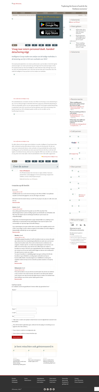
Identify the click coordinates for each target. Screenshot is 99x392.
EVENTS (55, 13)
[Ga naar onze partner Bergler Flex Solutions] (74, 213)
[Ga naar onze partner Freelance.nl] (82, 196)
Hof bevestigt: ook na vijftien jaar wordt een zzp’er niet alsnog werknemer (81, 31)
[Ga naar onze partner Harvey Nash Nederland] (74, 160)
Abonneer (82, 247)
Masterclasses (27, 380)
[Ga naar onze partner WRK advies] (82, 213)
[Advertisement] (78, 74)
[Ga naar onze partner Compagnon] (74, 154)
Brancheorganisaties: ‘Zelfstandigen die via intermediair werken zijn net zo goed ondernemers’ (77, 38)
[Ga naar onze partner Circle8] (74, 143)
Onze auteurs (53, 378)
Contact (77, 378)
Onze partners (53, 380)
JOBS (64, 13)
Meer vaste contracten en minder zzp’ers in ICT (34, 360)
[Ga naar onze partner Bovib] (82, 148)
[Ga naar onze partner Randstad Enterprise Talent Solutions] (74, 172)
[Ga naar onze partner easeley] (82, 172)
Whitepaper (15, 382)
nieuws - (15, 358)
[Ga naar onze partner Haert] (74, 190)
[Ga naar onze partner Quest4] (74, 178)
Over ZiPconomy (79, 380)
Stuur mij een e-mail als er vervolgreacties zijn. (24, 330)
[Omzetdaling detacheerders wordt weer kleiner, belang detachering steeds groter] (19, 353)
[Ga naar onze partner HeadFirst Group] (82, 154)
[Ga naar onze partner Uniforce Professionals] (82, 207)
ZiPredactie (62, 27)
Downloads (34, 13)
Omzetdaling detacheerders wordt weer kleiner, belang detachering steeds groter (19, 362)
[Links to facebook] (77, 225)
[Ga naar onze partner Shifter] (74, 184)
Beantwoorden (16, 202)
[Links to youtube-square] (72, 225)
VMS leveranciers (41, 380)
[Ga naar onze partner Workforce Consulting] (82, 178)
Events (26, 378)
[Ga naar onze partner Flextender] (82, 143)
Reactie (14, 290)
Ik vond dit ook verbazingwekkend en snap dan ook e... (78, 124)
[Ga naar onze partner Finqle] (74, 137)
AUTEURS (74, 13)
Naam (14, 309)
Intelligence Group (54, 156)
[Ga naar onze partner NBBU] (74, 201)
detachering (45, 156)
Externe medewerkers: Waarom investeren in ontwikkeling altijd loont (49, 361)
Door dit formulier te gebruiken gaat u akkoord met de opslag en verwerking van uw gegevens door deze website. (34, 325)
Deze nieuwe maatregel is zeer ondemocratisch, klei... (77, 108)
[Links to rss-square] (84, 225)
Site (13, 316)
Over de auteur (20, 166)
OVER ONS (84, 13)
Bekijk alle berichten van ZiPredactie (28, 179)
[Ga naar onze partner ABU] (82, 201)
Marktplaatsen (40, 378)
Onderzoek (14, 380)
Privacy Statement (79, 382)
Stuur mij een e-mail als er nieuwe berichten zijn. (25, 333)
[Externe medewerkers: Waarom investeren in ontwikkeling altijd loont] (49, 353)
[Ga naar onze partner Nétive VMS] (74, 196)
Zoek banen (52, 382)
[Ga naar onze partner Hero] (82, 160)
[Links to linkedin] (80, 225)
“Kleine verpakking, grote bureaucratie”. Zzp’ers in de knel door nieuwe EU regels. (81, 45)
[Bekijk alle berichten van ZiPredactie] (63, 22)
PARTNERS (45, 13)
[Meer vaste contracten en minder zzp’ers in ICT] (34, 353)
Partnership (65, 378)
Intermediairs (40, 382)
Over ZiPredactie (25, 171)
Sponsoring (65, 380)
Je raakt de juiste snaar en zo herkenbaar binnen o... (77, 116)
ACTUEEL (15, 13)
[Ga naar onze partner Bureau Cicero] (74, 207)
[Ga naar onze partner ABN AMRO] (82, 184)
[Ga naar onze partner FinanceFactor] (82, 137)
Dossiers (23, 13)
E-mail (14, 312)
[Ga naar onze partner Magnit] (74, 148)
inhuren (49, 156)
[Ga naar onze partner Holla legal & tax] (82, 190)
